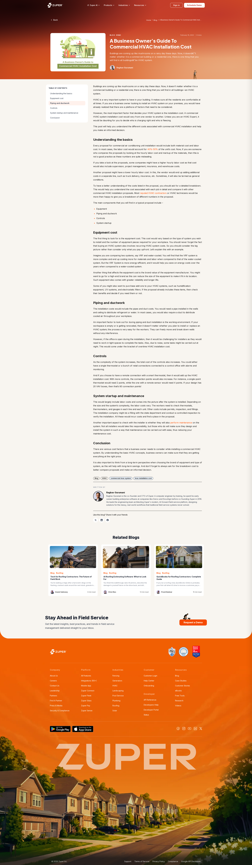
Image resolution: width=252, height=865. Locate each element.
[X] (201, 728)
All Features (86, 676)
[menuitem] (93, 5)
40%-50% (152, 149)
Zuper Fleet (86, 695)
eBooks (178, 691)
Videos (178, 705)
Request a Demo (193, 622)
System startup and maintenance (64, 113)
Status (146, 715)
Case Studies (181, 681)
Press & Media (56, 705)
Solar (114, 710)
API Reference (150, 700)
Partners (53, 695)
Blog (155, 20)
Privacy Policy (159, 861)
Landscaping (118, 691)
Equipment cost (56, 98)
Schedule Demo (194, 5)
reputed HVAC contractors (153, 193)
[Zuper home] (55, 5)
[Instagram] (183, 728)
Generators (117, 681)
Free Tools (180, 695)
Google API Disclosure (191, 861)
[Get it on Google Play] (60, 729)
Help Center (149, 681)
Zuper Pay (85, 705)
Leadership (55, 691)
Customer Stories (182, 686)
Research (179, 700)
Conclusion (55, 118)
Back (55, 20)
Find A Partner (56, 700)
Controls (53, 108)
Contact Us (54, 686)
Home (148, 20)
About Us (54, 676)
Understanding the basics (61, 93)
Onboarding (149, 686)
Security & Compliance (59, 710)
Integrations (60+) (89, 681)
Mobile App (86, 686)
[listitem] (95, 520)
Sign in (176, 5)
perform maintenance (181, 422)
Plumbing (116, 700)
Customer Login (150, 676)
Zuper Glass (86, 700)
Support (127, 861)
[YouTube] (189, 728)
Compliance (173, 861)
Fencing (115, 676)
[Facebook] (178, 728)
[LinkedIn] (195, 728)
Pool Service (118, 695)
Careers (53, 681)
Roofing (115, 705)
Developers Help (151, 705)
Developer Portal (151, 710)
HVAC (114, 686)
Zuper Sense (86, 710)
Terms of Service (141, 861)
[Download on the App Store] (82, 729)
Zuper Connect (87, 691)
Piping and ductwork (59, 103)
